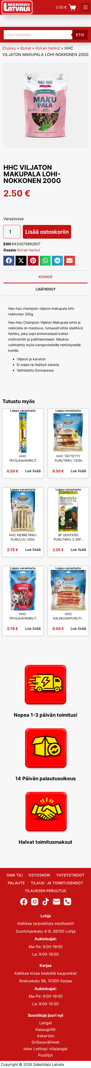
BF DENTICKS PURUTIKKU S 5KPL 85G (68, 537)
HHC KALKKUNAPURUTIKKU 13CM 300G (68, 616)
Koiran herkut (48, 48)
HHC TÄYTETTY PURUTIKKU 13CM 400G (68, 458)
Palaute (16, 883)
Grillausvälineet (45, 1042)
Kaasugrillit (45, 1029)
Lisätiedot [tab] (46, 289)
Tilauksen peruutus (45, 890)
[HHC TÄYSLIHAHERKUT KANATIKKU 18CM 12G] (22, 432)
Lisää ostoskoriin (47, 232)
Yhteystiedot (70, 875)
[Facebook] (23, 901)
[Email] (56, 901)
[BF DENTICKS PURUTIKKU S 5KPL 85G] (68, 511)
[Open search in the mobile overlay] (45, 35)
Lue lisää (33, 471)
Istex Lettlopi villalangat (45, 1048)
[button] (8, 261)
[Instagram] (34, 901)
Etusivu (9, 48)
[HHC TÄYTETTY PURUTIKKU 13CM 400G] (68, 432)
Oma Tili (15, 875)
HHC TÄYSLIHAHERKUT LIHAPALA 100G (22, 616)
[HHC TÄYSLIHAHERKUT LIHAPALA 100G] (22, 590)
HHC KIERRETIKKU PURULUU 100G (22, 537)
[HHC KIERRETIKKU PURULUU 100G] (22, 511)
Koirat (25, 48)
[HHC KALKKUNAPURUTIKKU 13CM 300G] (68, 590)
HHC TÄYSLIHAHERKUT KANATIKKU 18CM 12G (22, 458)
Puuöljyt (45, 1055)
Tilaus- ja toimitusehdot (57, 883)
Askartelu (45, 1035)
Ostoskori (39, 875)
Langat (45, 1022)
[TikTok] (45, 901)
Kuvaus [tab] (45, 277)
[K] (85, 7)
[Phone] (67, 901)
